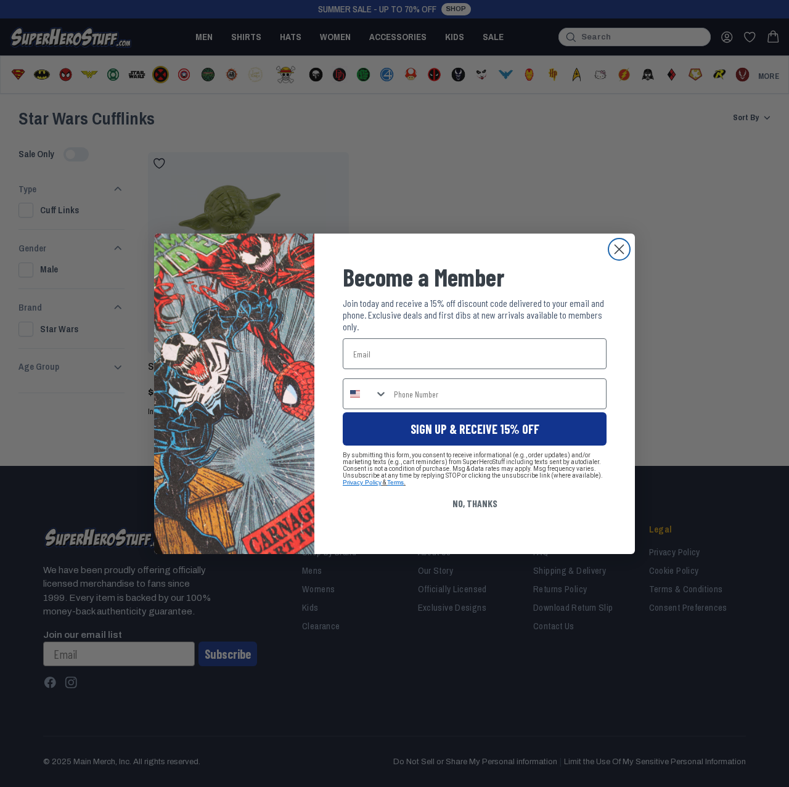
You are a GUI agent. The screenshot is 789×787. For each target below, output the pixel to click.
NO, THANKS (474, 503)
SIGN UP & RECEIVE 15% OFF (475, 429)
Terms (395, 482)
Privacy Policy (362, 482)
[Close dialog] (619, 249)
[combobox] (365, 394)
